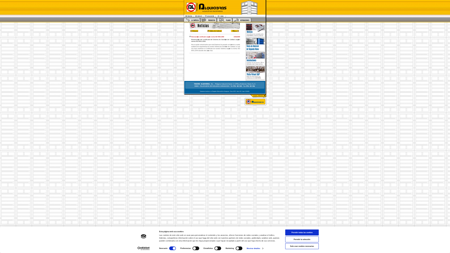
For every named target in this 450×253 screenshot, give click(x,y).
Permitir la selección (302, 239)
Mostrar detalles (253, 248)
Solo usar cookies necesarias (302, 246)
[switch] (196, 248)
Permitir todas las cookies (302, 232)
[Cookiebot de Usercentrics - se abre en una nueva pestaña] (143, 248)
